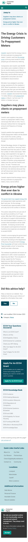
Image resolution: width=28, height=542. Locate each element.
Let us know (5, 440)
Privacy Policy (11, 528)
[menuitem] (14, 332)
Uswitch (3, 53)
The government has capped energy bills (14, 199)
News (12, 317)
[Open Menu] (2, 8)
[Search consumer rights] (26, 7)
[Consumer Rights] (8, 2)
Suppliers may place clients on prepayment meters (13, 18)
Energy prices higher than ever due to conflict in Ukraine (13, 23)
